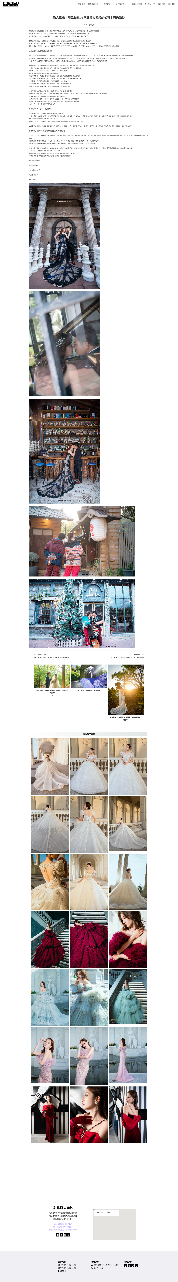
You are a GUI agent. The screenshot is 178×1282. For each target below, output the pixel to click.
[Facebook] (61, 1234)
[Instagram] (65, 1234)
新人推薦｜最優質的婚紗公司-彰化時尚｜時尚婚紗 (52, 692)
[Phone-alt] (68, 1234)
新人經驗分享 (90, 25)
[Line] (57, 1234)
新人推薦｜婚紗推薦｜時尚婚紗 (89, 690)
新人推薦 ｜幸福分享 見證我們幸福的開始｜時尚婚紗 (126, 719)
